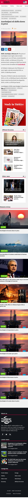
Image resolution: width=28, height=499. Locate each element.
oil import (23, 16)
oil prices (18, 10)
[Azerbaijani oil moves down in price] (14, 219)
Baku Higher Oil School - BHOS (10, 16)
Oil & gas (3, 227)
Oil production (14, 12)
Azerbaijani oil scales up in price (9, 353)
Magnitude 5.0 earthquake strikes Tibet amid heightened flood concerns (17, 445)
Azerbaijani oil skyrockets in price (9, 330)
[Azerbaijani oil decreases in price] (14, 366)
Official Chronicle (19, 481)
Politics (3, 475)
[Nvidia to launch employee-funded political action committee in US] (4, 454)
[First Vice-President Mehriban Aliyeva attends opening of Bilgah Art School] (8, 152)
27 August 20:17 (13, 464)
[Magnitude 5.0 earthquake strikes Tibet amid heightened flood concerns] (4, 445)
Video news (4, 478)
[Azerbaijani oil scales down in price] (14, 389)
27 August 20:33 (13, 455)
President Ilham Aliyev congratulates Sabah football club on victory (18, 168)
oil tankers (5, 12)
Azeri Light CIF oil (7, 14)
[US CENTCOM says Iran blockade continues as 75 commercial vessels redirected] (4, 461)
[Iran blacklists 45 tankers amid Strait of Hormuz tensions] (14, 243)
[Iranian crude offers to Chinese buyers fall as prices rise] (14, 293)
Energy (3, 373)
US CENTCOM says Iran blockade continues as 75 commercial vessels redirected (17, 461)
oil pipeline (12, 18)
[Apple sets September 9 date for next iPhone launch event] (14, 186)
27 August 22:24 (13, 448)
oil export (4, 18)
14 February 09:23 (5, 28)
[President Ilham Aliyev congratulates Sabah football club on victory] (8, 168)
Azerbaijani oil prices (7, 10)
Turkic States (4, 472)
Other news (4, 276)
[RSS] (10, 434)
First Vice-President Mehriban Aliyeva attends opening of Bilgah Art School (19, 152)
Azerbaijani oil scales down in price (9, 401)
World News (4, 250)
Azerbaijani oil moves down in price (9, 230)
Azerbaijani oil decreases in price (9, 377)
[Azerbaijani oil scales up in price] (14, 342)
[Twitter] (6, 434)
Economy (3, 481)
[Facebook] (2, 434)
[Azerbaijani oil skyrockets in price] (14, 318)
